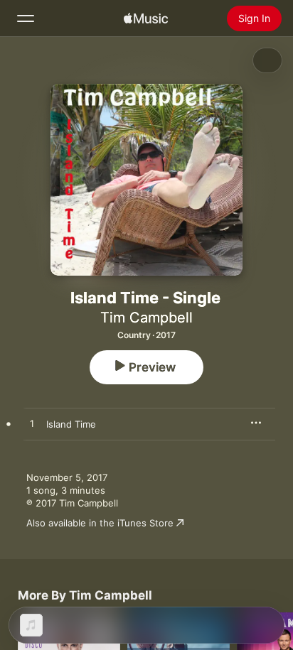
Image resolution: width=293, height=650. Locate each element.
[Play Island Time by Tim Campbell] (32, 424)
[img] (146, 18)
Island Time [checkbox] (71, 424)
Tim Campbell (146, 317)
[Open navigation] (25, 18)
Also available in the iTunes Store (100, 523)
